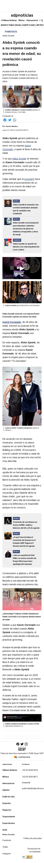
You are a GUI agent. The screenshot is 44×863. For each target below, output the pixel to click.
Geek (4, 830)
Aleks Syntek (8, 36)
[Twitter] (9, 120)
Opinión (6, 790)
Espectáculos (8, 823)
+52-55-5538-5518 (30, 770)
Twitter (5, 847)
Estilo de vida (8, 797)
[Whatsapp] (14, 120)
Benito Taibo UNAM (10, 25)
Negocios (6, 810)
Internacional (32, 20)
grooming (29, 179)
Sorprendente (8, 817)
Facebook (6, 840)
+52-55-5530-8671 (30, 777)
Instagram (6, 854)
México (21, 20)
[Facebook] (4, 120)
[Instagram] (26, 744)
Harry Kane (28, 25)
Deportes (6, 803)
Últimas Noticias (10, 20)
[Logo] (22, 15)
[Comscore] (22, 757)
